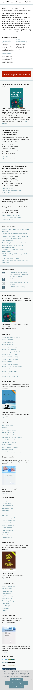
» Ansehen (5, 330)
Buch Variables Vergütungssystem (12, 437)
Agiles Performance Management (11, 258)
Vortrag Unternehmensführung (11, 337)
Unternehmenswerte (8, 525)
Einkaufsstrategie (7, 598)
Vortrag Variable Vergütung (10, 359)
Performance (5, 510)
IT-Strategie (5, 608)
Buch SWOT (5, 427)
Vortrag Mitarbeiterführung (10, 376)
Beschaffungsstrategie (8, 601)
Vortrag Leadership (7, 339)
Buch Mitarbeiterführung (9, 430)
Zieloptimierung (6, 535)
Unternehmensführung (8, 520)
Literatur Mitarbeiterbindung (10, 440)
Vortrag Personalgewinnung (10, 357)
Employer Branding (7, 503)
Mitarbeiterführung (7, 508)
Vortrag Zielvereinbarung (9, 349)
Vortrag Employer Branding (10, 364)
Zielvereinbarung (7, 537)
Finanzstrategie (6, 603)
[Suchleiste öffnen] (26, 2)
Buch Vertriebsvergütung (9, 442)
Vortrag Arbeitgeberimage (9, 371)
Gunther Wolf (13, 279)
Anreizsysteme (6, 501)
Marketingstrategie (7, 593)
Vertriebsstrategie (7, 591)
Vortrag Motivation (7, 344)
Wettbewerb (5, 532)
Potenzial (4, 513)
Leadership (5, 610)
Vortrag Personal (7, 361)
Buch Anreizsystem (7, 425)
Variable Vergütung (7, 530)
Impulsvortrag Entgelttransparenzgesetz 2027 (15, 236)
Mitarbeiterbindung (7, 505)
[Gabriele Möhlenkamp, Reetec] (9, 58)
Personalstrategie (7, 588)
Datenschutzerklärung (17, 686)
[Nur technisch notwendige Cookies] (31, 680)
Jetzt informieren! (8, 157)
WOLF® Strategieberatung (17, 287)
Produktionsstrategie (8, 596)
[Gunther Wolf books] (11, 666)
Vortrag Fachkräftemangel (9, 347)
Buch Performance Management (11, 452)
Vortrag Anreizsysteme (8, 369)
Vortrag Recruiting (7, 342)
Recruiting (5, 515)
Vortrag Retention (7, 374)
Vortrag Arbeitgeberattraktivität (11, 352)
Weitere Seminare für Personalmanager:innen (16, 159)
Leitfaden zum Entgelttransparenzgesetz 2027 (15, 233)
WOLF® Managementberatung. (13, 2)
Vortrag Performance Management (12, 366)
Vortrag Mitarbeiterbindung (10, 354)
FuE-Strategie (6, 605)
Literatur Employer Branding (10, 435)
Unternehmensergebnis (8, 518)
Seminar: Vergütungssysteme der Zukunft (14, 243)
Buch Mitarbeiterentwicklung (10, 447)
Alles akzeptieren (16, 679)
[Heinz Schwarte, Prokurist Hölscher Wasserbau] (9, 45)
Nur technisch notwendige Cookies (16, 683)
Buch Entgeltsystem (7, 449)
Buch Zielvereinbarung (8, 432)
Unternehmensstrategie (8, 586)
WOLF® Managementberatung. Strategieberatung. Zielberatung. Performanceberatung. (19, 274)
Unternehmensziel (7, 527)
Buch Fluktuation (7, 444)
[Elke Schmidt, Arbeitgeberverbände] (23, 44)
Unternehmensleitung (8, 523)
